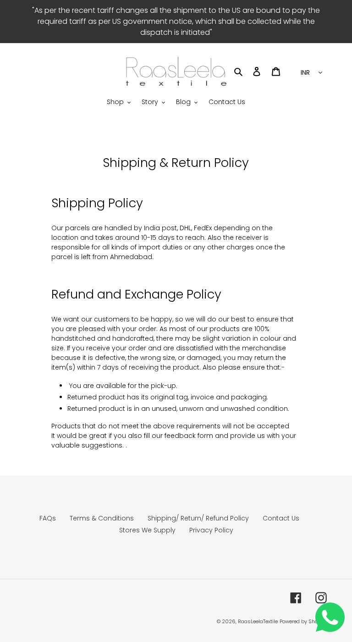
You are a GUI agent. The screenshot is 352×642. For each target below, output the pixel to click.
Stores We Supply (147, 530)
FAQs (47, 518)
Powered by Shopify (303, 621)
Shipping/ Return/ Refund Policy (198, 518)
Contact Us (281, 518)
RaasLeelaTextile (258, 621)
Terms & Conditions (102, 518)
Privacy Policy (211, 530)
